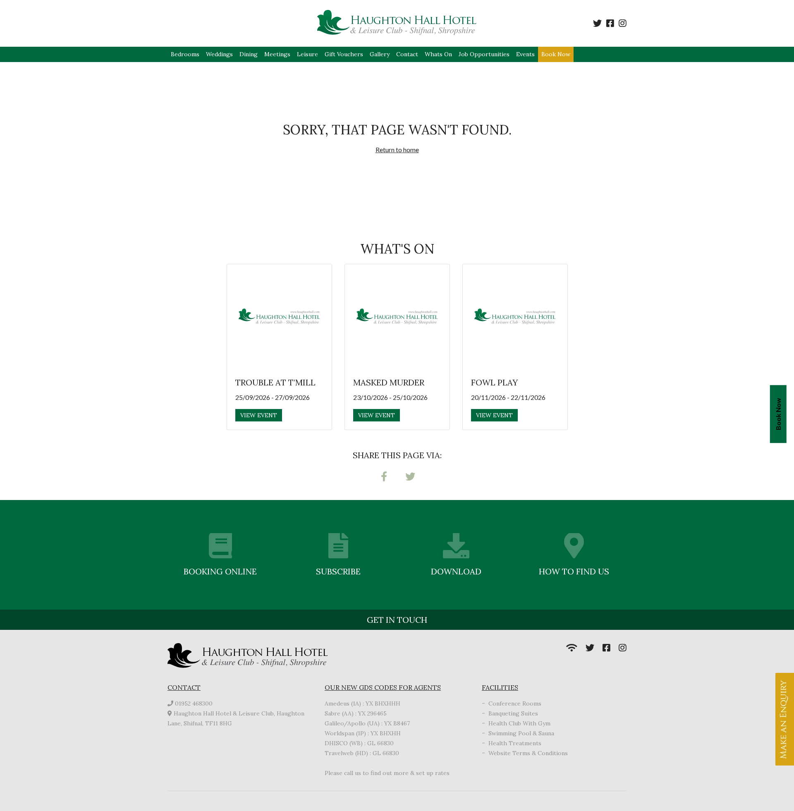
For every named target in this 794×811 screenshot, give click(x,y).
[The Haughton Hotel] (397, 23)
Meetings (277, 54)
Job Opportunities (484, 54)
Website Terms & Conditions (528, 753)
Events (525, 54)
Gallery (380, 54)
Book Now (555, 54)
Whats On (438, 54)
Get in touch (397, 620)
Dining (248, 54)
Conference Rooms (514, 703)
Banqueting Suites (513, 713)
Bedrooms (185, 54)
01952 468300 (194, 703)
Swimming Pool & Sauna (521, 733)
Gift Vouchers (344, 54)
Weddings (219, 54)
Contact (407, 54)
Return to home (397, 149)
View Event (258, 415)
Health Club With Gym (519, 723)
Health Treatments (514, 743)
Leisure (307, 54)
